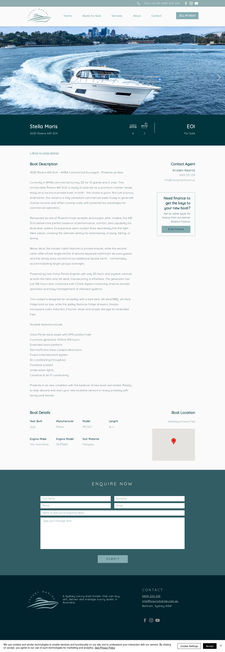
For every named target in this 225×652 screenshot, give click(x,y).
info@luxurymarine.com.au (180, 180)
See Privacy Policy (105, 647)
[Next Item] (219, 77)
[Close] (221, 646)
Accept (210, 646)
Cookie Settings (189, 646)
